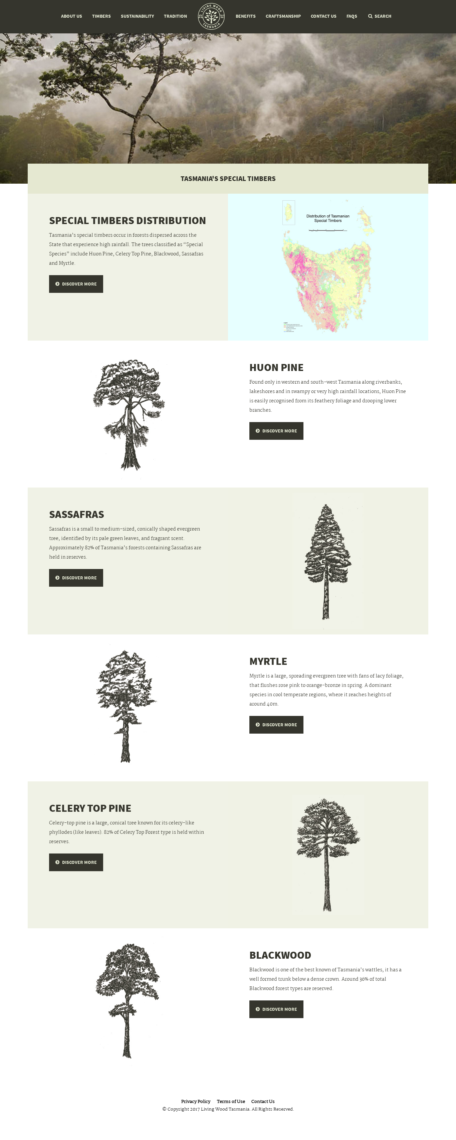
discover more (79, 284)
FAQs (352, 16)
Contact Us (323, 16)
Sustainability (137, 16)
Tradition (175, 16)
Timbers (101, 16)
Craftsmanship (283, 16)
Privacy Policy (195, 1102)
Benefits (246, 16)
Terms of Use (231, 1102)
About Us (71, 16)
